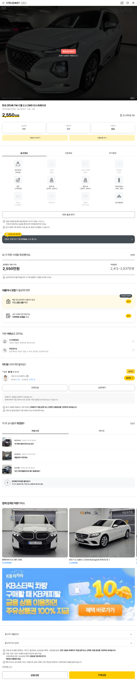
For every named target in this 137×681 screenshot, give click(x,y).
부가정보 (113, 153)
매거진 (101, 431)
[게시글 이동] (68, 442)
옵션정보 (24, 153)
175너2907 (16, 3)
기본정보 (68, 153)
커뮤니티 (35, 431)
